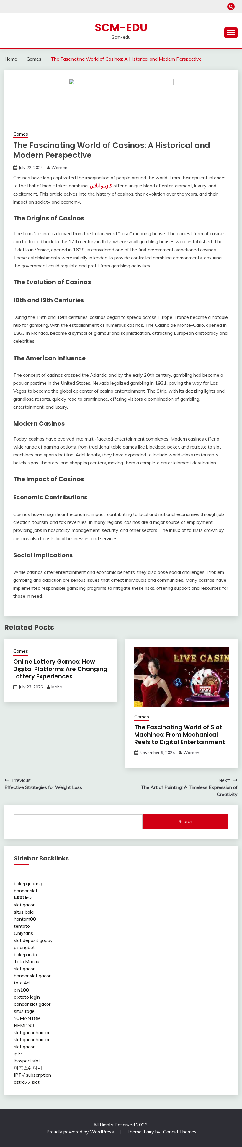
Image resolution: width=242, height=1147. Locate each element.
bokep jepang (28, 883)
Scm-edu (121, 27)
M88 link (23, 898)
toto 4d (22, 983)
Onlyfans (23, 933)
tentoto (22, 926)
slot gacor (24, 905)
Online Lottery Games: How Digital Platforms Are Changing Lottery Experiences (60, 668)
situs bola (24, 912)
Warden (59, 167)
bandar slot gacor (32, 976)
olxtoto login (27, 997)
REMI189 (24, 1025)
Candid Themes (180, 1132)
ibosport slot (27, 1061)
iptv (18, 1054)
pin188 (21, 990)
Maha (56, 687)
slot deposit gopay (33, 940)
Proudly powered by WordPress (80, 1132)
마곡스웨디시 (28, 1068)
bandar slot (25, 890)
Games (20, 134)
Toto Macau (26, 961)
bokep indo (25, 954)
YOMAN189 (27, 1018)
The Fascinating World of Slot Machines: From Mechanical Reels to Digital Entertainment (179, 734)
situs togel (24, 1011)
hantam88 (25, 919)
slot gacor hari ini (31, 1032)
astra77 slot (27, 1082)
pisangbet (24, 947)
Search (185, 821)
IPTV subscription (32, 1075)
